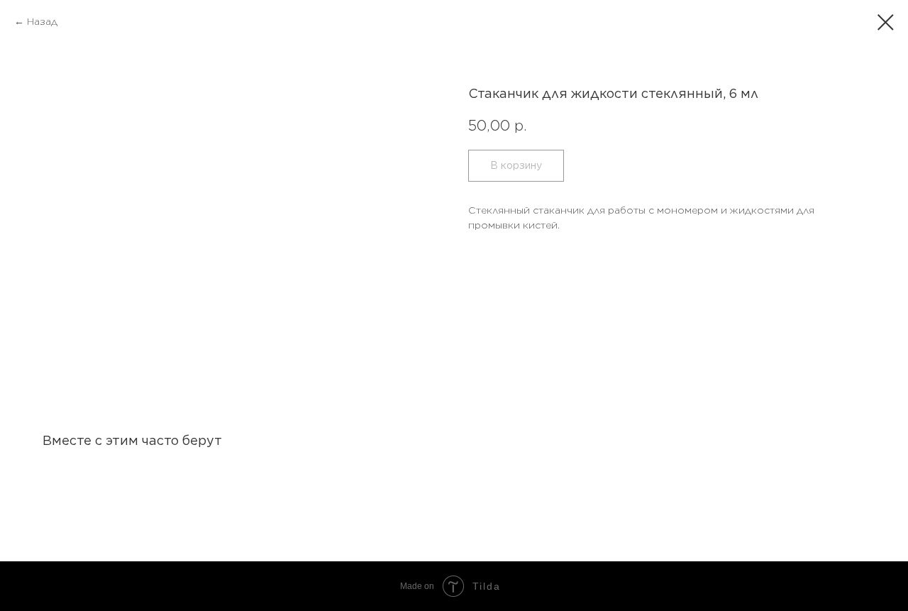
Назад (42, 21)
